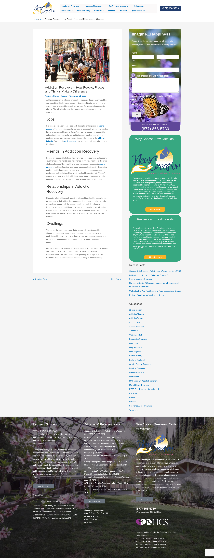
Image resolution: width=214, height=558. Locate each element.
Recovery (64, 96)
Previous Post (40, 279)
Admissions (139, 6)
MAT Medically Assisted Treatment (143, 381)
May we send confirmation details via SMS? (153, 96)
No (136, 104)
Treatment (133, 410)
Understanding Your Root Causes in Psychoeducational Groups (155, 291)
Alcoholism (133, 331)
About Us (98, 10)
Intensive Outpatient (137, 372)
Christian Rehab (135, 335)
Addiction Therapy (52, 96)
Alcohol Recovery (136, 327)
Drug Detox (134, 343)
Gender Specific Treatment (140, 364)
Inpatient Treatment (137, 368)
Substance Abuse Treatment (140, 406)
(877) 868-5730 (138, 10)
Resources (66, 10)
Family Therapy (135, 356)
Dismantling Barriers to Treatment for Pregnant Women (106, 477)
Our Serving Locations (118, 6)
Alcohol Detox (135, 322)
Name (135, 53)
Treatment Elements (93, 6)
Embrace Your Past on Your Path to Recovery (147, 295)
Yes (136, 100)
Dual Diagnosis (135, 351)
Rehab (132, 397)
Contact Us (124, 10)
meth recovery (70, 141)
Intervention (134, 377)
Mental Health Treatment (139, 385)
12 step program (136, 310)
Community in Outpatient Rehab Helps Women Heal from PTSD (155, 271)
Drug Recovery (135, 347)
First (133, 61)
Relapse (132, 402)
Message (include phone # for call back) (151, 76)
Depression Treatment (138, 339)
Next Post (116, 279)
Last (158, 61)
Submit (136, 115)
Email (135, 66)
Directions (88, 522)
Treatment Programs (70, 6)
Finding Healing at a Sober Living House (100, 462)
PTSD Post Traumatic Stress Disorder (144, 389)
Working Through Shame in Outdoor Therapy (102, 489)
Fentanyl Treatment (137, 360)
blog (41, 19)
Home (35, 19)
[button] (170, 8)
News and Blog (83, 10)
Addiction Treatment (137, 318)
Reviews (111, 10)
